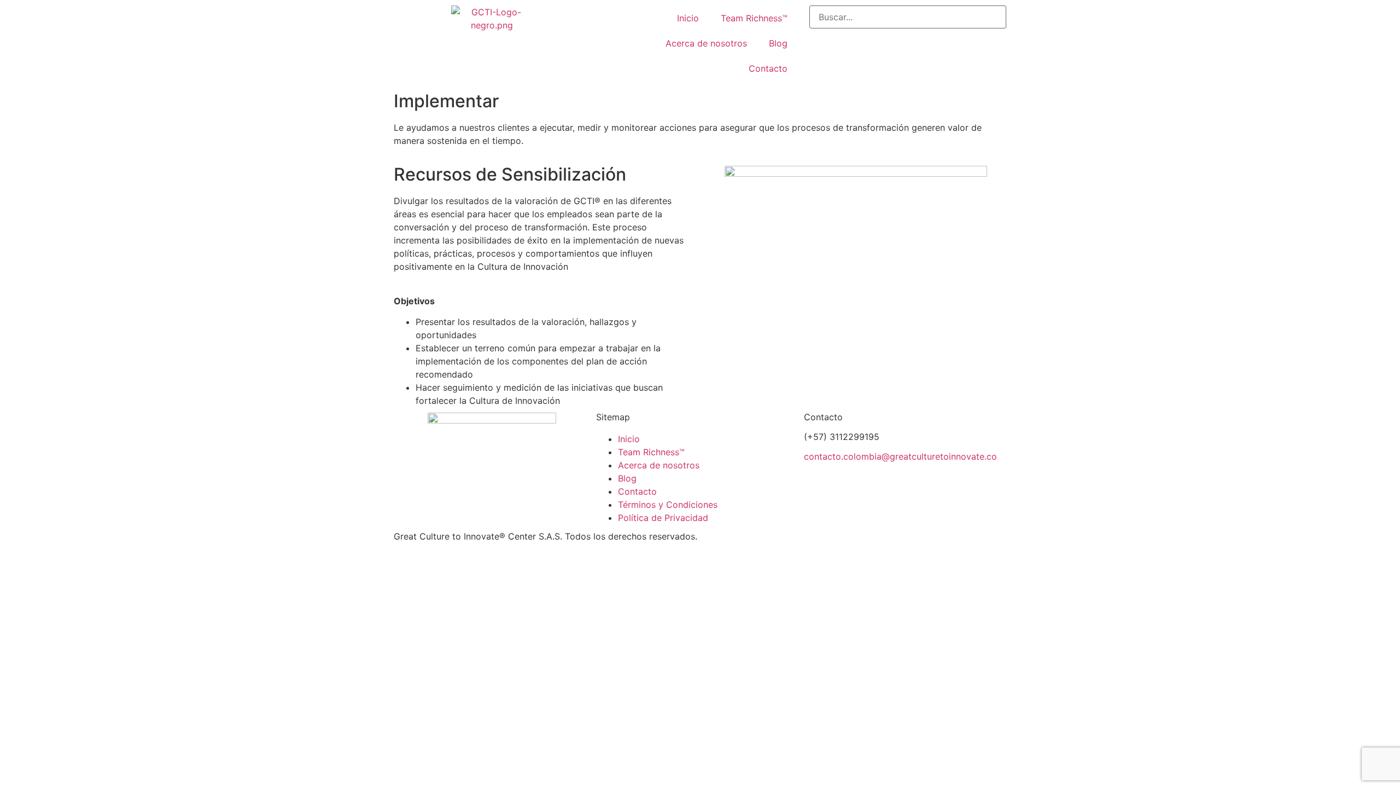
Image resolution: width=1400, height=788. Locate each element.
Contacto (768, 68)
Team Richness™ (754, 18)
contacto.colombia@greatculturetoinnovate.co (900, 456)
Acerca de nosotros (706, 43)
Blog (778, 43)
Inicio (688, 18)
